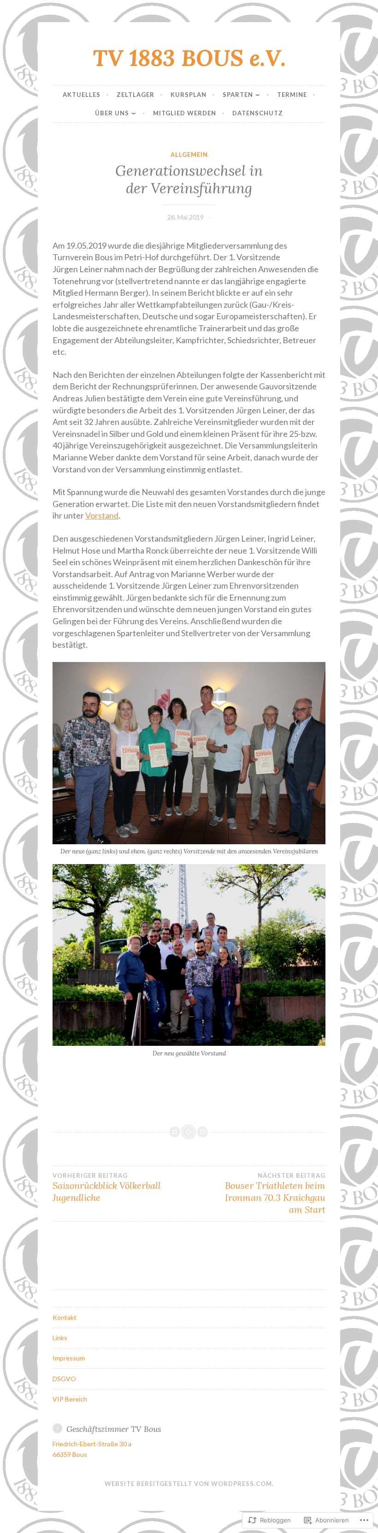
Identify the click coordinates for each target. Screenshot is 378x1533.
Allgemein (189, 154)
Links (60, 1338)
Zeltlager (135, 94)
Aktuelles (81, 94)
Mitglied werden (184, 113)
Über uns (112, 113)
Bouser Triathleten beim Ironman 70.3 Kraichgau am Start (275, 1193)
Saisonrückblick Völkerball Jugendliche (107, 1187)
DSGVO (64, 1379)
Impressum (69, 1358)
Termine (292, 94)
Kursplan (189, 94)
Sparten (238, 94)
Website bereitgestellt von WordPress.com (188, 1483)
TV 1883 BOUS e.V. (189, 57)
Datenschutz (257, 113)
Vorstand (101, 515)
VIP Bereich (70, 1399)
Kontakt (65, 1317)
